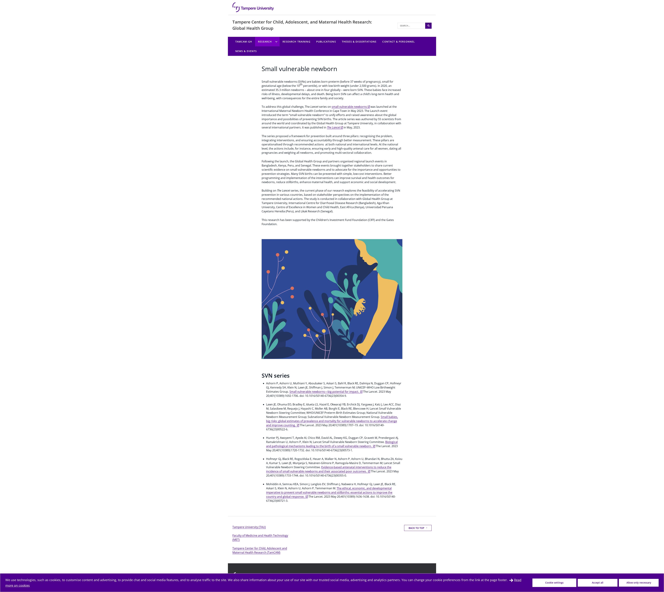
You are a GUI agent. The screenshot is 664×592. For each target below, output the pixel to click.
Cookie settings (554, 582)
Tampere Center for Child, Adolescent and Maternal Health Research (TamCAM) (259, 550)
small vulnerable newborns (349, 107)
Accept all (597, 582)
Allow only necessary (638, 582)
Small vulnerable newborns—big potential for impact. (324, 392)
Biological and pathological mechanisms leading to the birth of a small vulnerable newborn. (332, 444)
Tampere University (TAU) (249, 527)
